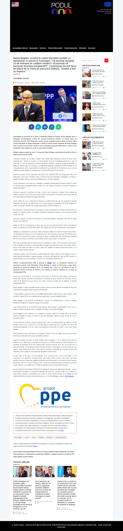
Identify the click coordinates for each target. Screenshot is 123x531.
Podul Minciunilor (55, 48)
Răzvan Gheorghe (99, 85)
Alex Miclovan (19, 82)
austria (33, 437)
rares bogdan (18, 437)
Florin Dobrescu (98, 156)
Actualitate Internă (20, 48)
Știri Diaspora (69, 376)
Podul (35, 446)
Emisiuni (91, 48)
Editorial (82, 48)
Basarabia (34, 48)
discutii (27, 437)
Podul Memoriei (70, 48)
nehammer (50, 437)
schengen (41, 437)
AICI (62, 430)
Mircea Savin (40, 501)
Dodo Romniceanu (19, 512)
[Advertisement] (61, 31)
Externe (43, 48)
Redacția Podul (98, 74)
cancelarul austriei (61, 437)
